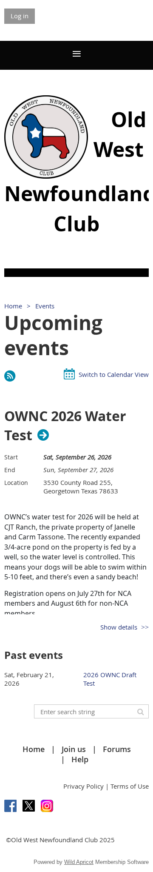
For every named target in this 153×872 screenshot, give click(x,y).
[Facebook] (10, 806)
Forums (117, 749)
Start (11, 457)
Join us (74, 749)
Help (79, 759)
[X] (29, 806)
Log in (19, 15)
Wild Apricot (79, 862)
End (9, 470)
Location (16, 483)
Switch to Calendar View (114, 374)
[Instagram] (47, 806)
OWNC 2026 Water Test (65, 426)
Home (13, 306)
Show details (118, 627)
